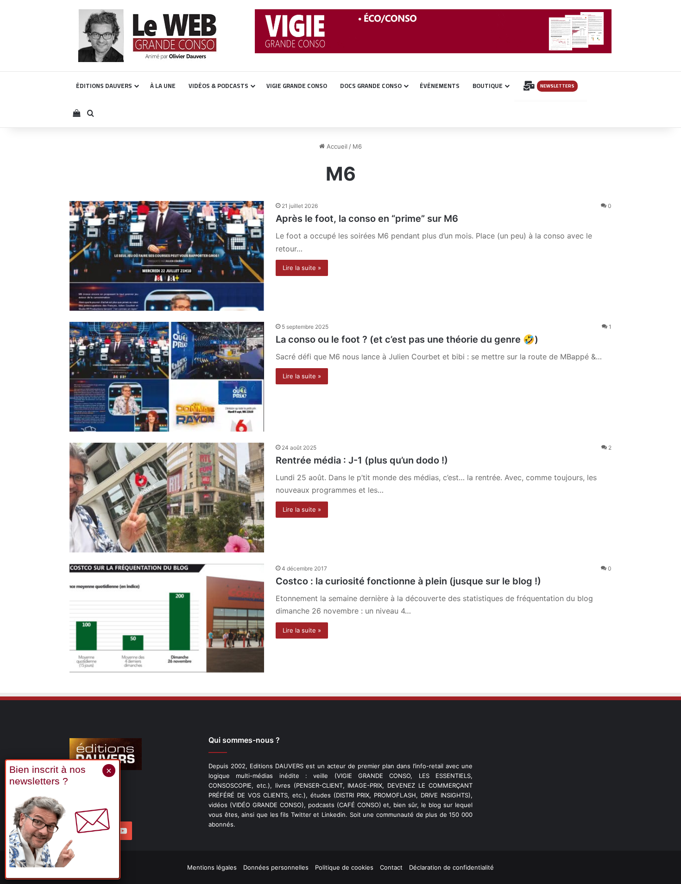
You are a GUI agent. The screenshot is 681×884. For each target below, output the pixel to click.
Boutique (488, 85)
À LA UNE (163, 85)
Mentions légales (212, 867)
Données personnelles (276, 867)
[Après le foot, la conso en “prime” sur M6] (166, 256)
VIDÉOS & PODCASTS (218, 85)
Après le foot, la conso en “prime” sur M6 (367, 218)
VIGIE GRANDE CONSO (296, 85)
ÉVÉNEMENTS (440, 85)
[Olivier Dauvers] (148, 35)
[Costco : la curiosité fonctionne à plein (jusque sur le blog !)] (166, 618)
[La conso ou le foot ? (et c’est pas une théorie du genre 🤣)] (166, 377)
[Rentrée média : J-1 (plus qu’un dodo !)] (166, 497)
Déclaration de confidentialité (451, 867)
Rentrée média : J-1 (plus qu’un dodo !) (362, 460)
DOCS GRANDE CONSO (371, 85)
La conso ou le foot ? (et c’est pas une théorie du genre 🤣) (407, 339)
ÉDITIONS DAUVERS (104, 85)
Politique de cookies (344, 867)
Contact (391, 867)
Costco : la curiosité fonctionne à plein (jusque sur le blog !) (408, 581)
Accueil (336, 146)
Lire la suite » (302, 267)
